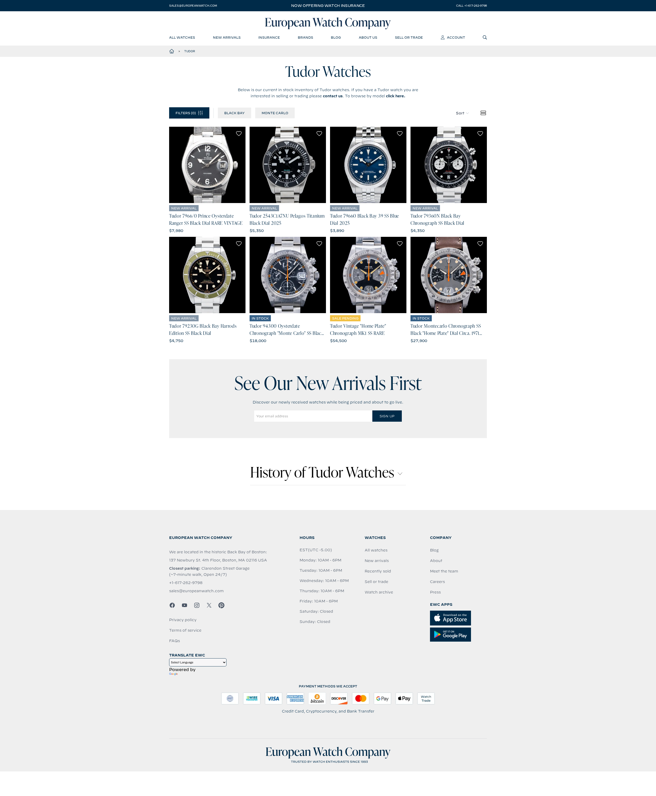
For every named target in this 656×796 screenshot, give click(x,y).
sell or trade (409, 37)
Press (435, 592)
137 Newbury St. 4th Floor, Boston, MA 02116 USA (218, 560)
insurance (269, 37)
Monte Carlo (275, 113)
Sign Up (387, 416)
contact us (333, 96)
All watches (376, 550)
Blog (434, 550)
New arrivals (377, 561)
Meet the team (444, 571)
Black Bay (234, 113)
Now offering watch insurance (328, 6)
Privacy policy (183, 620)
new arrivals (227, 37)
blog (336, 37)
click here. (395, 96)
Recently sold (378, 571)
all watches (182, 37)
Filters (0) (186, 113)
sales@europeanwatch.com (193, 5)
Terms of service (185, 630)
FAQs (174, 641)
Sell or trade (376, 582)
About (436, 561)
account (456, 37)
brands (305, 37)
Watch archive (379, 592)
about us (368, 37)
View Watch (207, 165)
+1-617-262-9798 (185, 583)
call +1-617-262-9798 (471, 5)
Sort (460, 113)
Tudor (189, 51)
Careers (437, 582)
